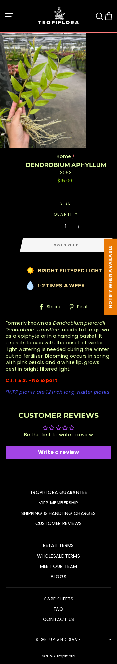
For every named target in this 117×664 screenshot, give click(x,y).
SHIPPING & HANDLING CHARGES (58, 513)
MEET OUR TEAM (58, 566)
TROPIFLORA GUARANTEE (58, 492)
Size (65, 203)
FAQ (58, 609)
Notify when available (110, 276)
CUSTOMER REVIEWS (58, 523)
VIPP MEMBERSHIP (58, 503)
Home (64, 156)
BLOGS (59, 576)
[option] (44, 90)
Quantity (66, 214)
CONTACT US (58, 619)
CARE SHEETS (58, 599)
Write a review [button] (58, 452)
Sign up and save (58, 639)
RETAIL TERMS (58, 545)
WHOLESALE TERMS (58, 556)
